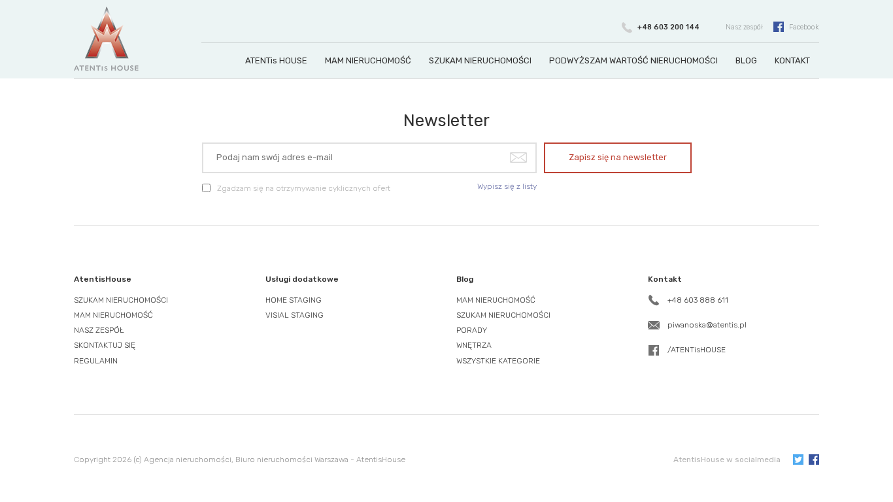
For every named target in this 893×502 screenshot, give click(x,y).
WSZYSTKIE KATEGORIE (498, 360)
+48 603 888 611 (697, 300)
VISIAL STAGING (294, 315)
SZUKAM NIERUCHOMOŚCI (480, 60)
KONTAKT (792, 60)
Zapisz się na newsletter (618, 157)
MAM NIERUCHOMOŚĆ (368, 60)
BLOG (746, 60)
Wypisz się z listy (507, 186)
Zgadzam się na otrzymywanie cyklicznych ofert (303, 188)
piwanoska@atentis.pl (707, 324)
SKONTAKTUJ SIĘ (104, 345)
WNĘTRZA (474, 345)
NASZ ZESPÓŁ (99, 330)
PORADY (471, 330)
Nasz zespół (744, 27)
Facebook (804, 27)
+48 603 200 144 (668, 27)
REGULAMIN (96, 360)
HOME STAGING (293, 300)
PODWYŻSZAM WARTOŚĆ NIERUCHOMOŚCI (633, 60)
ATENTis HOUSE (276, 60)
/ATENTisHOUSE (696, 349)
